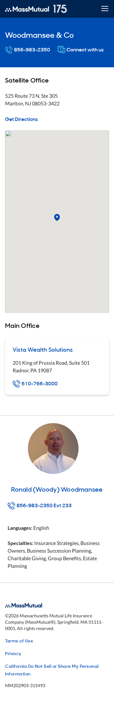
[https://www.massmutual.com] (36, 9)
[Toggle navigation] (104, 9)
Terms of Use (19, 640)
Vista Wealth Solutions (43, 349)
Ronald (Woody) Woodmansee (57, 489)
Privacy (13, 653)
